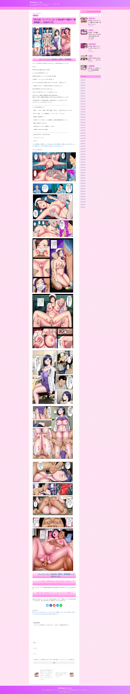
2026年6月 (83, 85)
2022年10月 (83, 201)
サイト (34, 653)
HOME (34, 8)
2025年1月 (83, 130)
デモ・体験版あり (56, 612)
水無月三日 (39, 149)
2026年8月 (83, 80)
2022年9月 (83, 204)
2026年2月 (83, 95)
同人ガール (35, 587)
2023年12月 (83, 164)
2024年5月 (83, 151)
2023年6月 (83, 180)
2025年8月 (83, 111)
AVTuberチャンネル (36, 2)
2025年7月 (83, 114)
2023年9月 (83, 172)
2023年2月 (83, 191)
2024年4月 (83, 154)
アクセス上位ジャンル (42, 612)
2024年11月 (83, 135)
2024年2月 (83, 159)
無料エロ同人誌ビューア (38, 599)
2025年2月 (83, 127)
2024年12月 (83, 132)
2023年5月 (83, 183)
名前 (34, 642)
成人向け (40, 613)
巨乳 (37, 613)
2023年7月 (83, 177)
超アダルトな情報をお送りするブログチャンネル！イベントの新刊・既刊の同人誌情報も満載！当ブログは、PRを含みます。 (65, 690)
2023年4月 (83, 185)
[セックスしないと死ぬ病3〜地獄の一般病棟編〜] (54, 180)
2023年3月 (83, 188)
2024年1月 (83, 162)
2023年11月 (83, 167)
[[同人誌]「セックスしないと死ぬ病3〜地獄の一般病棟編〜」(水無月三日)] (57, 605)
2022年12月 (83, 196)
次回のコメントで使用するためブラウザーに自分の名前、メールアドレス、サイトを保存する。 (54, 659)
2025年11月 (83, 103)
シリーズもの (50, 612)
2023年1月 (83, 193)
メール (35, 648)
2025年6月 (83, 117)
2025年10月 (83, 106)
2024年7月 (83, 146)
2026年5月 (83, 87)
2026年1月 (83, 98)
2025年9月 (83, 109)
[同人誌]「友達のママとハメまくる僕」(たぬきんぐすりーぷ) (94, 48)
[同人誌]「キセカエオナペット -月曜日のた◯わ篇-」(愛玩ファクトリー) (94, 22)
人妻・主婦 (66, 612)
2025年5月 (83, 119)
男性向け (50, 613)
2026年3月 (83, 93)
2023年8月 (83, 175)
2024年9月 (83, 140)
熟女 (47, 613)
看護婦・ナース (55, 613)
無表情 (44, 613)
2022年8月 (83, 207)
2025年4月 (83, 122)
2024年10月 (83, 138)
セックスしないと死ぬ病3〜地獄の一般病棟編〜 (55, 59)
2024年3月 (83, 156)
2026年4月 (83, 90)
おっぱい (35, 612)
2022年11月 (83, 199)
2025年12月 (83, 101)
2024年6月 (83, 148)
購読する (85, 11)
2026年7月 (83, 82)
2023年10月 (83, 170)
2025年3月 (83, 125)
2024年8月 (83, 143)
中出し (62, 612)
